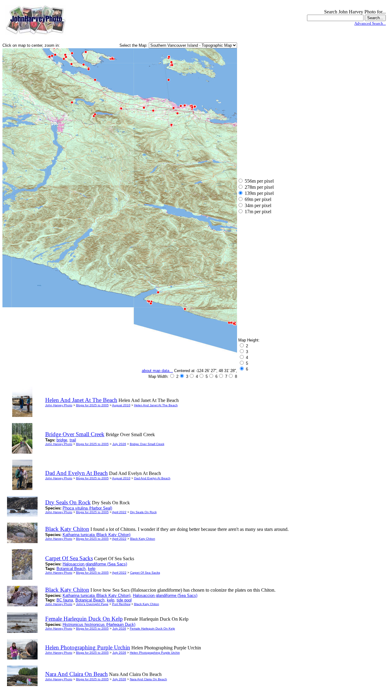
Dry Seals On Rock (143, 512)
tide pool (124, 600)
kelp (91, 568)
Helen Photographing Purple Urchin (155, 652)
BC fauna (65, 600)
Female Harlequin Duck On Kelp (152, 628)
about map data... (157, 370)
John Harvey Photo (58, 405)
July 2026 (119, 444)
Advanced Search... (370, 23)
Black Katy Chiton (142, 538)
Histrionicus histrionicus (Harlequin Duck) (99, 624)
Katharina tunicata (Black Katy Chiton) (96, 534)
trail (73, 440)
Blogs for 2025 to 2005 (92, 405)
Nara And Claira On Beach (148, 679)
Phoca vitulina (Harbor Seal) (87, 508)
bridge (62, 440)
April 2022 (119, 512)
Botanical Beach (71, 568)
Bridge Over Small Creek (147, 444)
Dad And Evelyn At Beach (152, 478)
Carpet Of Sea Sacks (145, 572)
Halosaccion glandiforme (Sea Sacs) (95, 564)
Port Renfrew (121, 604)
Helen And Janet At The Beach (156, 405)
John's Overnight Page (92, 604)
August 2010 (121, 405)
